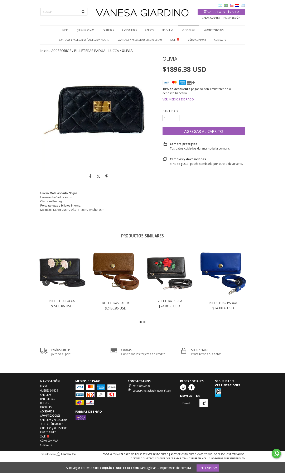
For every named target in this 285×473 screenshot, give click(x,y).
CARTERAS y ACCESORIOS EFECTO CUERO (140, 40)
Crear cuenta (211, 17)
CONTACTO (220, 40)
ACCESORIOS (188, 30)
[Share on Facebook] (90, 176)
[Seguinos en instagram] (183, 387)
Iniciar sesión (231, 17)
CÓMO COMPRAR (197, 40)
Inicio (44, 50)
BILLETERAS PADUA (116, 303)
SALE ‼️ (175, 40)
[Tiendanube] (58, 455)
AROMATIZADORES (213, 30)
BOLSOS (149, 30)
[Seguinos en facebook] (191, 387)
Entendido (208, 468)
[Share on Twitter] (98, 176)
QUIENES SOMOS (85, 30)
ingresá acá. (199, 458)
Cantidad (170, 111)
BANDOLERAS (129, 30)
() (223, 12)
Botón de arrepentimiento (228, 458)
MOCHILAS (167, 30)
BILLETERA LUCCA (62, 301)
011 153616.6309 (141, 386)
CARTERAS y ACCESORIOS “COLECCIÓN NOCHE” (84, 40)
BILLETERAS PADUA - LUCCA (96, 51)
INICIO (65, 30)
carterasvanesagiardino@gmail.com (152, 390)
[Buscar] (83, 11)
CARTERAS (108, 30)
